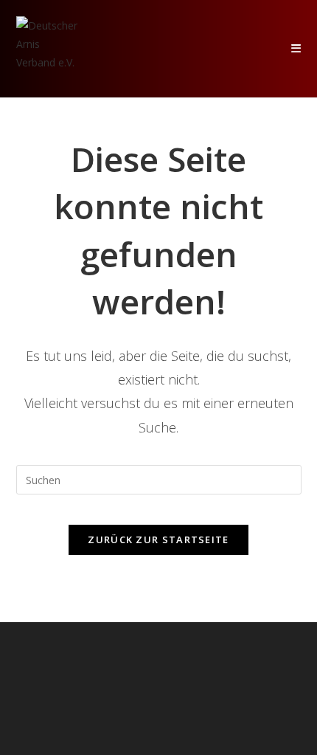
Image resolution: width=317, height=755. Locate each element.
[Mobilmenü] (296, 48)
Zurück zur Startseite (158, 539)
